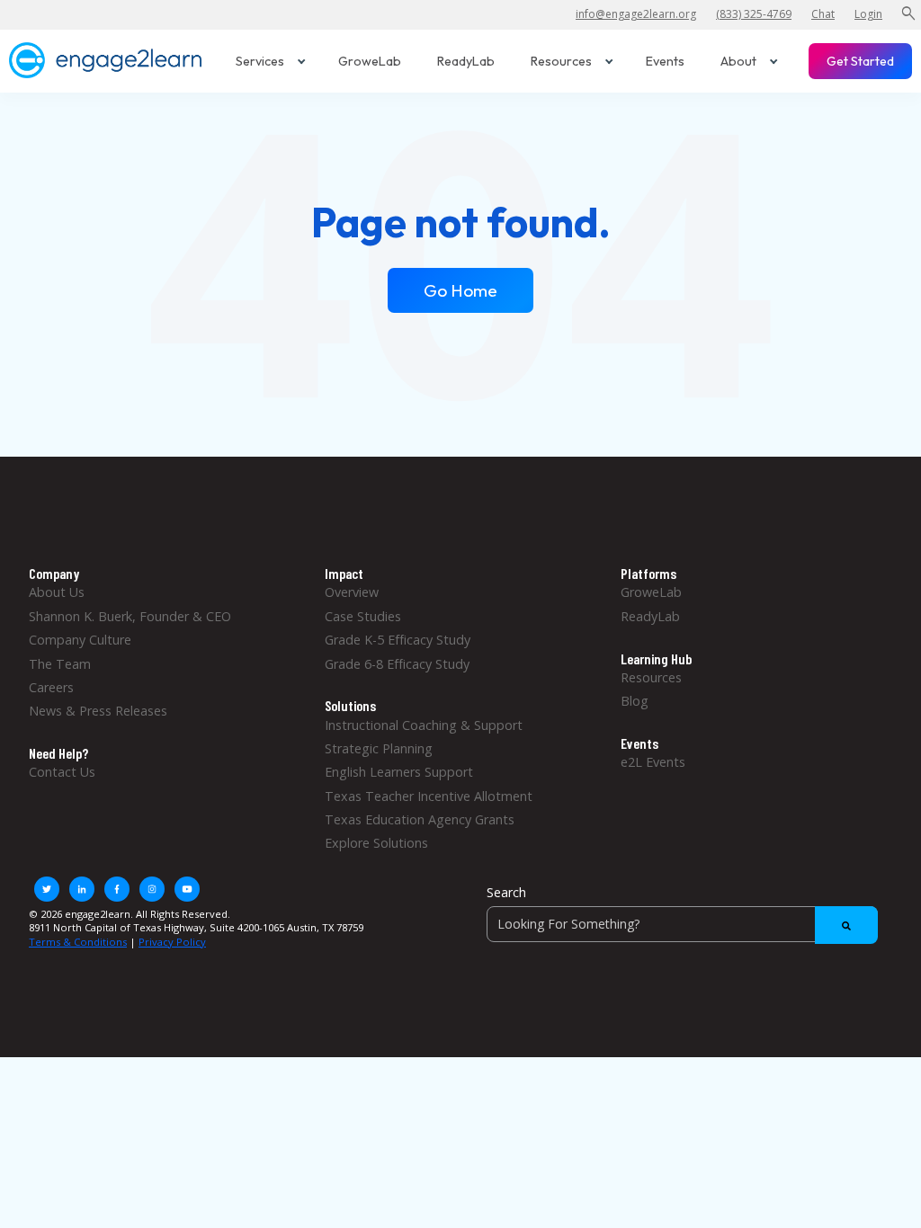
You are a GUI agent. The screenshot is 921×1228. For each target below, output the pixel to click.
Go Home (460, 290)
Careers (51, 687)
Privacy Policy (172, 941)
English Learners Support (399, 771)
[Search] (846, 925)
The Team (60, 663)
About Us (57, 592)
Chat (823, 14)
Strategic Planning (379, 748)
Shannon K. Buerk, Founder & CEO (130, 616)
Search (506, 892)
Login (868, 14)
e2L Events (653, 761)
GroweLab (369, 61)
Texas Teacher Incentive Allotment (428, 796)
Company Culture (80, 639)
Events (665, 61)
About (738, 61)
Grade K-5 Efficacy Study (397, 639)
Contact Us (62, 771)
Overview (352, 592)
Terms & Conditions (78, 941)
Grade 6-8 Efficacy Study (397, 663)
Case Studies (363, 616)
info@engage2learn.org (636, 14)
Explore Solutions (376, 842)
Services (260, 61)
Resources (561, 61)
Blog (634, 700)
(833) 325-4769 (753, 14)
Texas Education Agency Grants (419, 819)
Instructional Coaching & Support (424, 725)
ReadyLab (466, 61)
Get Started (860, 61)
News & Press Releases (98, 710)
